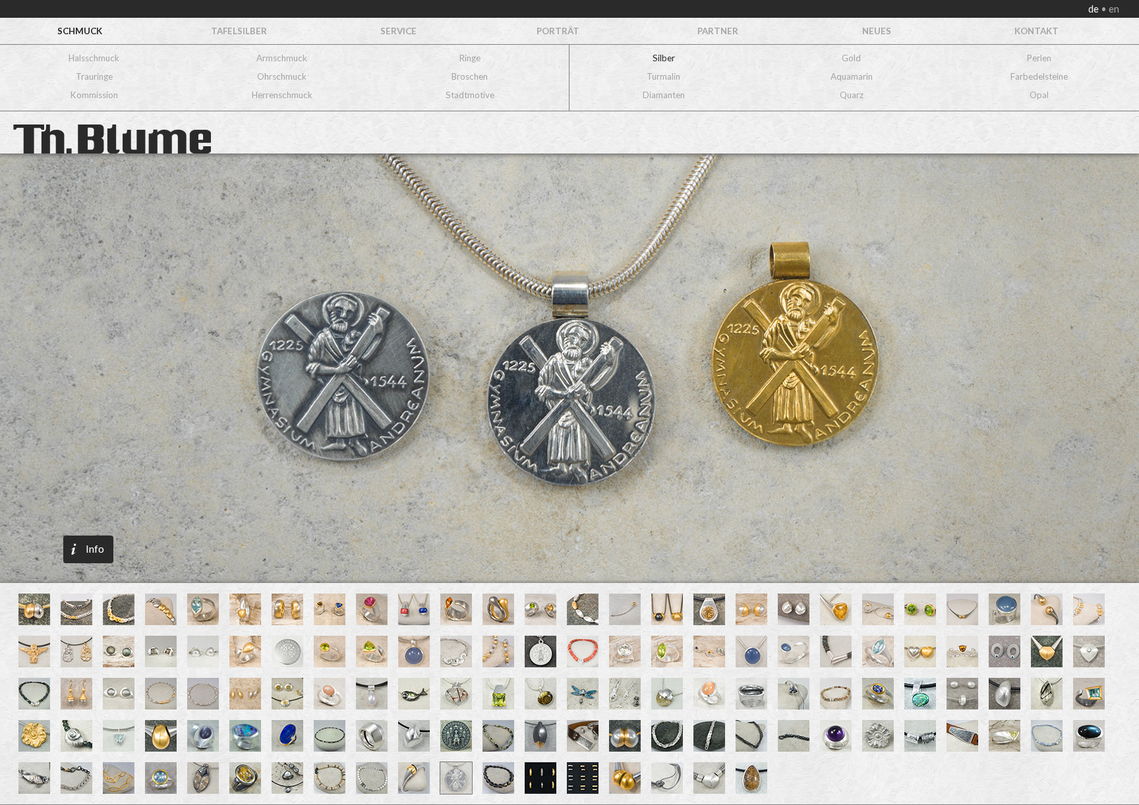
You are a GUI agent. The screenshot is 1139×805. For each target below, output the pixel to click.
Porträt (558, 31)
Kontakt (1036, 31)
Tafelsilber (239, 31)
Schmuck (79, 31)
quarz (851, 95)
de (1094, 8)
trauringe (94, 76)
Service (398, 31)
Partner (717, 31)
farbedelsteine (1039, 76)
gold (851, 58)
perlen (1039, 58)
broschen (470, 76)
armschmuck (281, 58)
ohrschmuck (282, 76)
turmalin (663, 76)
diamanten (664, 95)
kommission (94, 95)
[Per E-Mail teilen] (145, 319)
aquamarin (852, 76)
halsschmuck (94, 58)
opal (1039, 95)
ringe (470, 58)
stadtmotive (470, 95)
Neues (876, 31)
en (1113, 8)
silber (664, 58)
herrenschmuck (282, 95)
